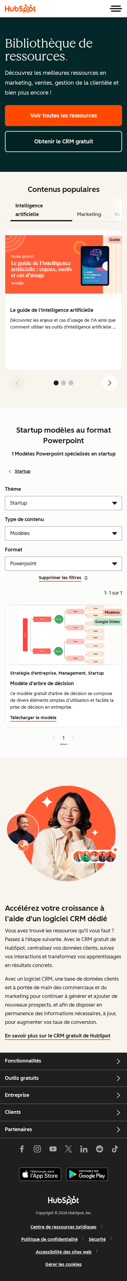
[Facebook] (22, 1150)
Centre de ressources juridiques (63, 1227)
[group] (63, 300)
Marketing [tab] (89, 214)
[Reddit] (99, 1150)
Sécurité (97, 1239)
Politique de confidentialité (49, 1239)
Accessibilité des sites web (64, 1252)
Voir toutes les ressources (63, 115)
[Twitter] (68, 1150)
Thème (13, 489)
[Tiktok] (115, 1150)
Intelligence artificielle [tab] (29, 210)
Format (13, 550)
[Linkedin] (84, 1150)
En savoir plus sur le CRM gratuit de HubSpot (57, 1036)
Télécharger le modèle (33, 717)
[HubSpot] (20, 8)
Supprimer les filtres (60, 577)
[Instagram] (37, 1150)
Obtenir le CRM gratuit (63, 141)
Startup (23, 471)
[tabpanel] (63, 312)
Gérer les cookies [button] (63, 1264)
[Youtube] (53, 1150)
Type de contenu (24, 519)
